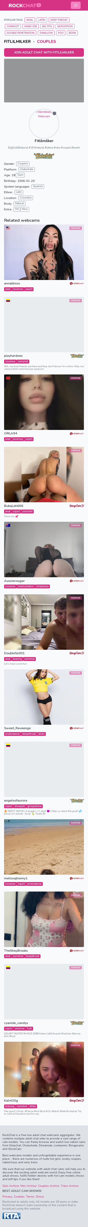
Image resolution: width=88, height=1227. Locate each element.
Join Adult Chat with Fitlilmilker (44, 52)
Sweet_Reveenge (17, 728)
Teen (20, 175)
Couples (46, 41)
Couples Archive (48, 1186)
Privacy (7, 1196)
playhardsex (13, 356)
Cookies (19, 1196)
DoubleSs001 (14, 653)
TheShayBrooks (16, 951)
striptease (42, 586)
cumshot (23, 361)
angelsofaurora (15, 801)
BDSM (72, 33)
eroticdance (12, 734)
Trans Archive (70, 1186)
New (25, 209)
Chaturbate (26, 169)
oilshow (20, 1028)
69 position (65, 26)
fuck (29, 1028)
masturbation (26, 586)
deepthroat (29, 734)
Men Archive (28, 1186)
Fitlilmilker (44, 140)
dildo (41, 734)
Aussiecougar (14, 581)
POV (60, 33)
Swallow (46, 33)
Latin (41, 20)
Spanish (38, 186)
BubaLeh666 (13, 506)
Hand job (30, 26)
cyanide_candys (16, 1023)
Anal (29, 20)
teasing (17, 659)
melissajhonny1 (16, 878)
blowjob (20, 806)
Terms (30, 1196)
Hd (17, 209)
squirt (28, 289)
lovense (18, 289)
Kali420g (11, 1101)
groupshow (34, 806)
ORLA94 (10, 433)
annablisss (12, 283)
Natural (19, 203)
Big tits (47, 26)
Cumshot (13, 26)
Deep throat (59, 20)
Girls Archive (10, 1186)
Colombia (26, 198)
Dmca (40, 1196)
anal (7, 289)
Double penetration (20, 33)
